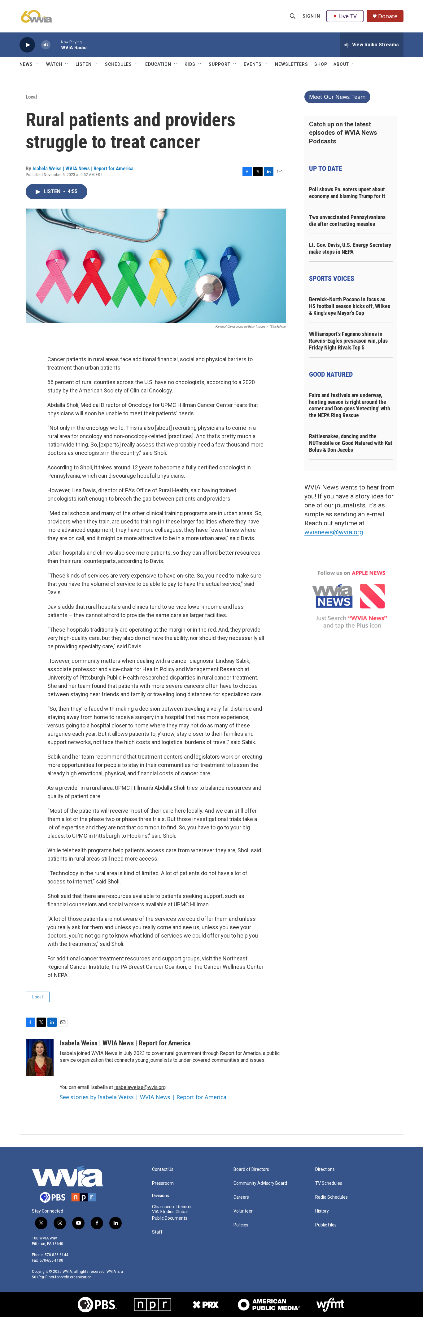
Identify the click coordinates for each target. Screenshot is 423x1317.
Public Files (326, 1225)
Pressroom (163, 1183)
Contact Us (162, 1169)
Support (219, 64)
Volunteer (243, 1211)
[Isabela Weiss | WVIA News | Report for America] (40, 1057)
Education (158, 64)
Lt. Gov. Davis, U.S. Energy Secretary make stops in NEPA (350, 248)
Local (31, 97)
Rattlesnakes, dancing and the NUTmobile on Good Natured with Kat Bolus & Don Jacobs (350, 443)
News (26, 64)
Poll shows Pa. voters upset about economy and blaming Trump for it (347, 192)
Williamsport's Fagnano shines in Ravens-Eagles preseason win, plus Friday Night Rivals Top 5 (348, 341)
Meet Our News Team (337, 96)
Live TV (347, 16)
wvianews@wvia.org (333, 532)
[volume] (46, 45)
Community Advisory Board (260, 1183)
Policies (240, 1225)
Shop (320, 64)
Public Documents (169, 1218)
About (341, 64)
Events (253, 64)
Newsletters (291, 64)
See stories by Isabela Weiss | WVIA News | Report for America (143, 1097)
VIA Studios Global (170, 1211)
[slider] (56, 44)
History (322, 1211)
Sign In (311, 16)
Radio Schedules (331, 1197)
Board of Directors (251, 1169)
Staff (157, 1232)
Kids (190, 64)
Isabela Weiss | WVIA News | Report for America (83, 168)
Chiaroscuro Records (172, 1207)
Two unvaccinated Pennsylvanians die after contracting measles (347, 220)
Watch (54, 64)
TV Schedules (328, 1183)
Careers (241, 1197)
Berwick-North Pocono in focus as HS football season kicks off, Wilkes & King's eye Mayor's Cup (349, 306)
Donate (387, 16)
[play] (27, 45)
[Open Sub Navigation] (37, 64)
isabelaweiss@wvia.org (140, 1087)
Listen (84, 64)
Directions (325, 1169)
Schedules (118, 64)
